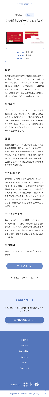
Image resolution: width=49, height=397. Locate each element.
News (24, 362)
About (24, 345)
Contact (24, 368)
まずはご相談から (24, 320)
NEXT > (34, 277)
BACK (24, 277)
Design (24, 356)
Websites (24, 351)
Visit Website (24, 266)
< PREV (15, 277)
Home (24, 339)
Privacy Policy (34, 394)
